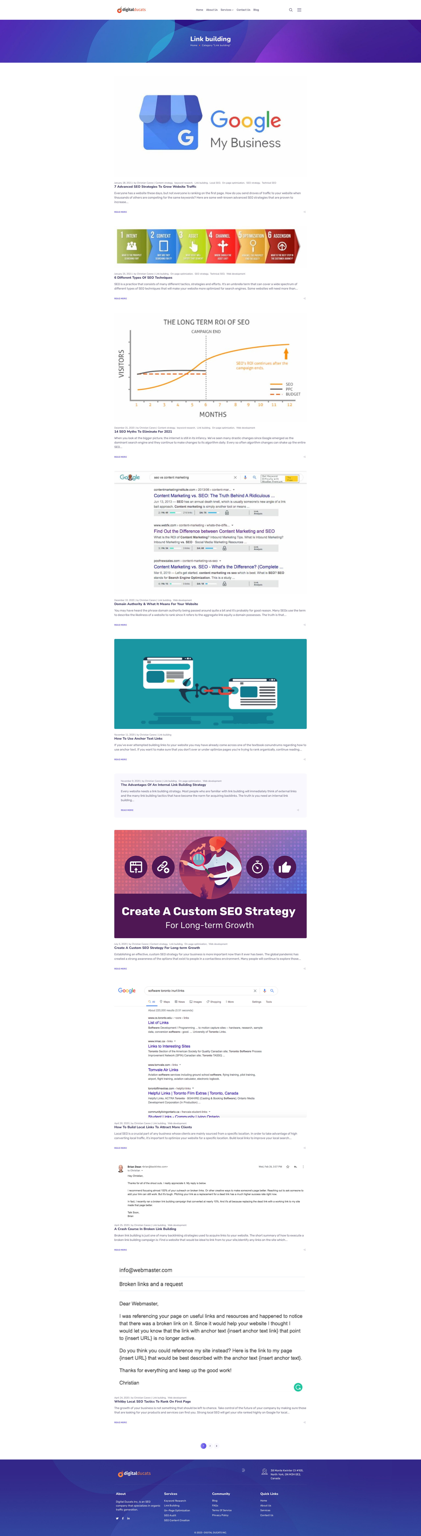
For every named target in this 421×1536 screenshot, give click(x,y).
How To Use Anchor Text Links (138, 738)
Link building (201, 182)
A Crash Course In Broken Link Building (145, 1229)
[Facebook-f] (123, 1518)
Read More (120, 212)
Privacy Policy (220, 1515)
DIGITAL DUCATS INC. (215, 1532)
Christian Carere (145, 182)
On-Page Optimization (177, 1510)
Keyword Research (175, 1500)
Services (226, 9)
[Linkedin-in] (128, 1518)
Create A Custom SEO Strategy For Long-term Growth (157, 948)
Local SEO (215, 182)
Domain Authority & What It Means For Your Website (156, 604)
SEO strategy (253, 182)
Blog (256, 9)
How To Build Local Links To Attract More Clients (153, 1127)
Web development (235, 273)
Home (199, 9)
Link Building (171, 1505)
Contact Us (243, 9)
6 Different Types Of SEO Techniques (143, 277)
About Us (212, 9)
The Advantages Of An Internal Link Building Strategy (163, 785)
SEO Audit (170, 1515)
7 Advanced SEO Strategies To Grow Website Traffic (155, 186)
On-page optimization (233, 182)
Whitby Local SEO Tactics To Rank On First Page (152, 1401)
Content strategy (164, 182)
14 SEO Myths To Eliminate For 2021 (143, 431)
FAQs (215, 1505)
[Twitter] (117, 1518)
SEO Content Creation (177, 1520)
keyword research (183, 182)
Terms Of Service (222, 1510)
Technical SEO (269, 182)
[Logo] (131, 10)
